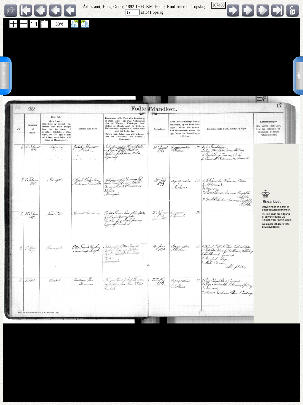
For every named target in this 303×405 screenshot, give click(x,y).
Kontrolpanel (4, 74)
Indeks (298, 75)
